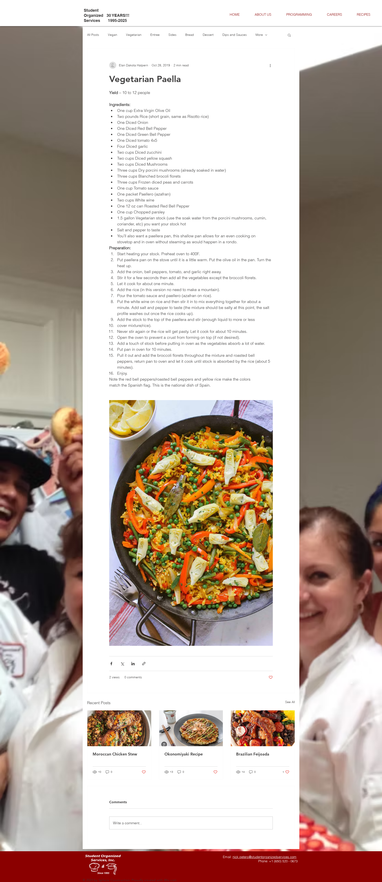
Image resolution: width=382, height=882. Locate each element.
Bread (189, 35)
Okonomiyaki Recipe (183, 754)
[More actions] (270, 65)
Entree (155, 35)
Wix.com (170, 880)
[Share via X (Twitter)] (122, 664)
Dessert (208, 35)
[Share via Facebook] (111, 664)
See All (290, 702)
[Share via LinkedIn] (133, 664)
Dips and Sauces (234, 35)
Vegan (112, 35)
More (259, 35)
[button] (289, 35)
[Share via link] (144, 664)
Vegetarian (133, 35)
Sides (172, 35)
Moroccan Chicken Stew (115, 754)
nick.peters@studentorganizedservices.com (264, 857)
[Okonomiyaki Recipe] (191, 728)
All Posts (93, 35)
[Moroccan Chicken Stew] (119, 728)
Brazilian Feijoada (252, 754)
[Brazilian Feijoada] (263, 728)
